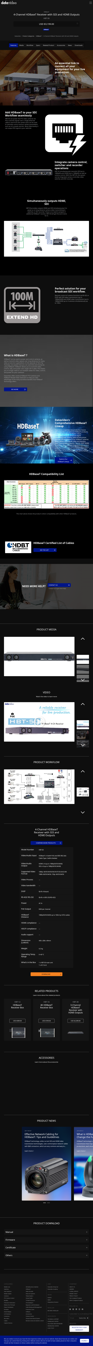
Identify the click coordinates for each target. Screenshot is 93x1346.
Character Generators (9, 1302)
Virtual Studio (29, 1298)
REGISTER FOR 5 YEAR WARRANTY (79, 1328)
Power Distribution (8, 1307)
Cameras (6, 1296)
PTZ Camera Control (9, 1298)
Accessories (61, 45)
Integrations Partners (53, 1302)
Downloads (79, 45)
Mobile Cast (7, 1287)
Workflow (30, 45)
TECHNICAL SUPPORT (53, 1319)
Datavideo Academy (53, 1289)
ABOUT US (72, 1287)
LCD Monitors (7, 1314)
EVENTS (50, 1297)
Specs (38, 45)
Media (21, 45)
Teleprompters (29, 1296)
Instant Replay (7, 1312)
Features (13, 45)
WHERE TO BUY (73, 1293)
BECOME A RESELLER (53, 1310)
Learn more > (29, 1151)
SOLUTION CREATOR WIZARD (55, 1323)
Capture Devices (8, 1323)
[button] (83, 639)
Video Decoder (29, 1291)
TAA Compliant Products (75, 1298)
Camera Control (30, 1316)
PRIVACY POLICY (73, 1296)
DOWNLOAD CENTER (53, 1321)
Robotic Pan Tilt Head (9, 1305)
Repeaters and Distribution (32, 1305)
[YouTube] (80, 1309)
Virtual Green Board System (33, 1318)
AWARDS (71, 1289)
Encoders (6, 1309)
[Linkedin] (77, 1309)
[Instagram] (71, 1309)
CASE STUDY (51, 1328)
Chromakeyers (29, 1302)
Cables (5, 1321)
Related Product (48, 45)
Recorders (6, 1318)
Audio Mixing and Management (34, 1307)
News (70, 45)
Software (28, 1312)
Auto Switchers (8, 1291)
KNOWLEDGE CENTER (53, 1326)
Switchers (6, 1289)
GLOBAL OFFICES (73, 1291)
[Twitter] (74, 1309)
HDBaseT (28, 1289)
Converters (7, 1316)
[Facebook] (83, 1309)
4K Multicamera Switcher (32, 1287)
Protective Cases (30, 1309)
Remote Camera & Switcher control (35, 1321)
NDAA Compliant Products (76, 1300)
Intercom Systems (30, 1293)
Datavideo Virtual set (53, 1287)
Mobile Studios (7, 1293)
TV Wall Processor (30, 1300)
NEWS (49, 1300)
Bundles (6, 1300)
